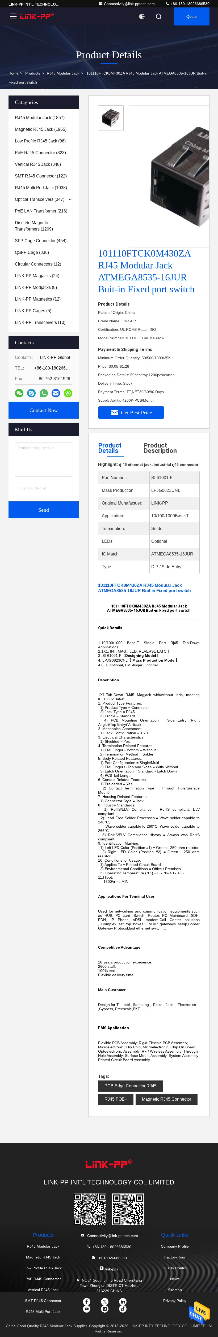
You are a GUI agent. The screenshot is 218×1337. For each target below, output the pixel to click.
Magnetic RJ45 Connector (166, 1099)
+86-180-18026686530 (189, 4)
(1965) (40, 129)
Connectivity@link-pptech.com (129, 4)
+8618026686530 (112, 1258)
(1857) (40, 117)
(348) (38, 164)
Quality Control (174, 1268)
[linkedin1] (127, 1303)
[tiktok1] (127, 1311)
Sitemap (175, 1290)
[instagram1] (109, 1311)
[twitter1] (109, 1303)
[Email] (55, 393)
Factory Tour (175, 1257)
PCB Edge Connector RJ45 (130, 1086)
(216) (41, 211)
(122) (41, 176)
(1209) (34, 225)
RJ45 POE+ (115, 1099)
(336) (32, 252)
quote (191, 16)
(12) (38, 264)
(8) (36, 287)
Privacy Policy (174, 1301)
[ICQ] (68, 393)
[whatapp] (43, 393)
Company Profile (175, 1246)
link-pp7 (112, 1269)
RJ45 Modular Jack (63, 73)
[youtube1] (90, 1311)
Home (14, 73)
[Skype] (31, 393)
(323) (40, 152)
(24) (37, 276)
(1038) (41, 187)
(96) (40, 141)
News (174, 1279)
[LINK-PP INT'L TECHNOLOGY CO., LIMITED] (37, 16)
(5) (33, 311)
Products (32, 73)
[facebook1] (90, 1303)
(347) (39, 199)
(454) (40, 240)
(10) (40, 322)
